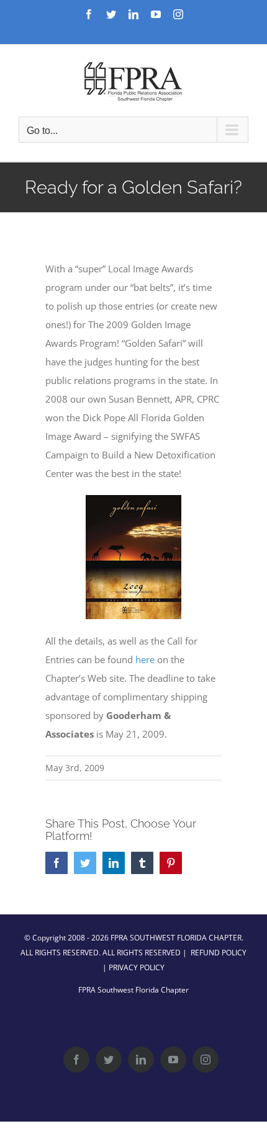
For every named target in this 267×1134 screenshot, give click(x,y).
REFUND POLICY (219, 952)
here (145, 659)
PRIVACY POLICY (137, 967)
